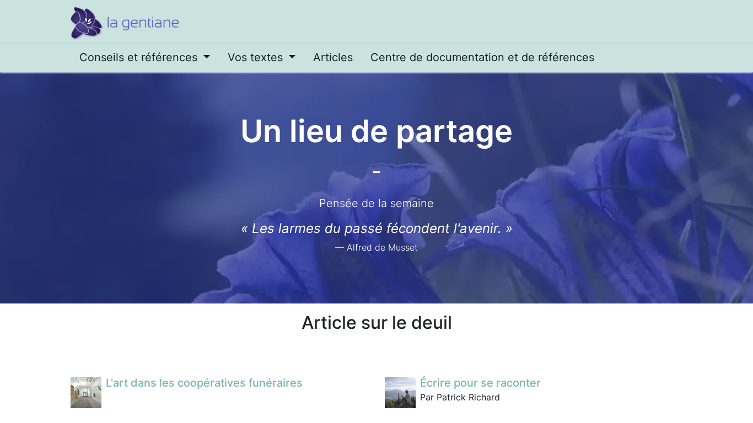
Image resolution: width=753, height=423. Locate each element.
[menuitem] (145, 57)
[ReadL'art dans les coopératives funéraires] (86, 392)
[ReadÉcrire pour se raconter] (400, 392)
